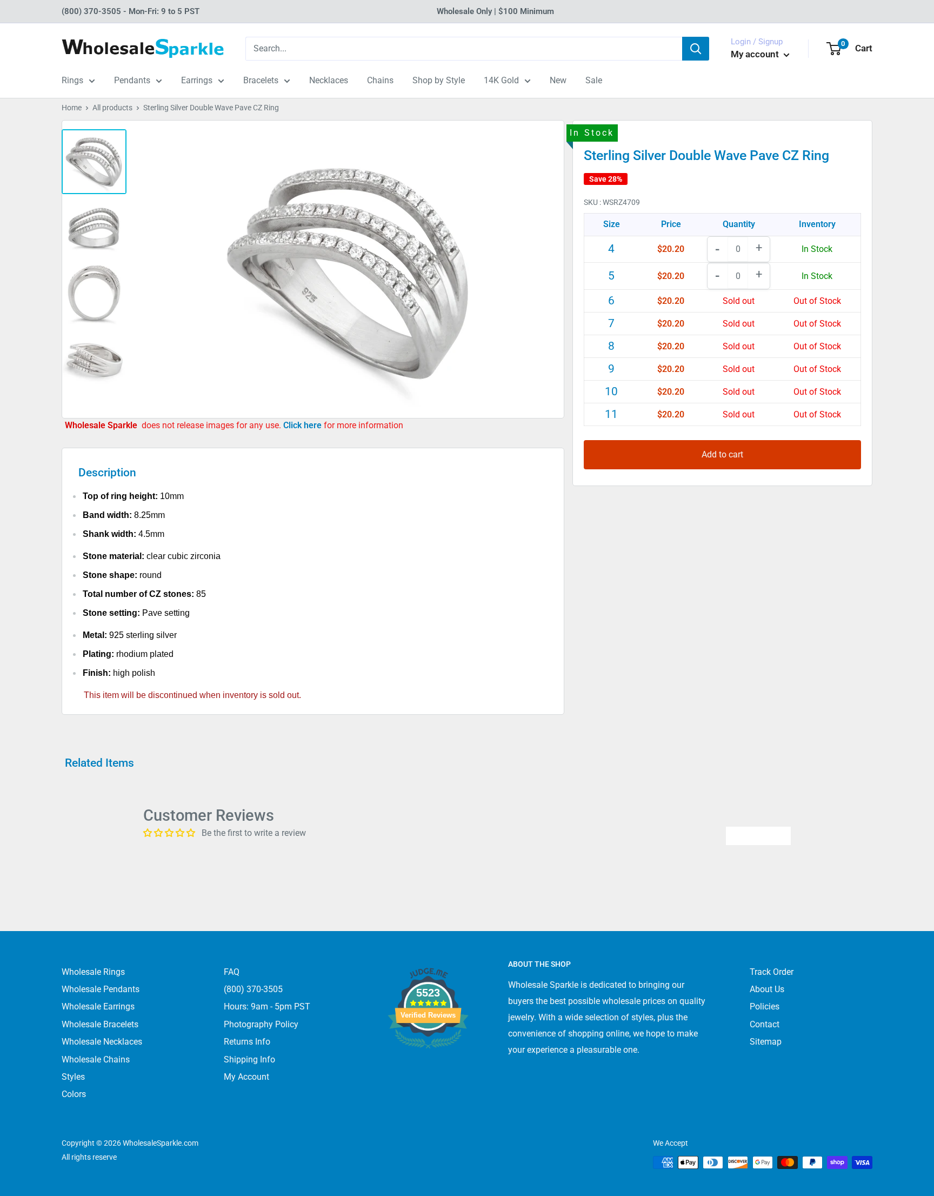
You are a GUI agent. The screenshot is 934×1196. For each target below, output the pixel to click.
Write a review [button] (758, 835)
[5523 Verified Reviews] (428, 1066)
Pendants (132, 80)
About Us (767, 989)
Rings (72, 80)
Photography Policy (261, 1024)
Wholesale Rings (93, 972)
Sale (593, 80)
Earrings (196, 80)
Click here (303, 425)
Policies (764, 1006)
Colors (74, 1094)
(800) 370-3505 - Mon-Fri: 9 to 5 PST (130, 11)
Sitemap (766, 1041)
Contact (764, 1024)
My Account (246, 1077)
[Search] (695, 49)
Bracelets (260, 80)
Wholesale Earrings (98, 1006)
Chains (380, 80)
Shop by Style (438, 80)
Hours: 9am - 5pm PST (267, 1006)
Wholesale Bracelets (100, 1024)
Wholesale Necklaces (102, 1041)
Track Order (771, 972)
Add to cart (722, 454)
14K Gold (501, 80)
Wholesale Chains (96, 1059)
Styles (73, 1077)
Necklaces (328, 80)
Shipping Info (249, 1059)
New (558, 80)
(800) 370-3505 (253, 989)
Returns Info (247, 1041)
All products (112, 107)
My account (756, 54)
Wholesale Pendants (100, 989)
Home (72, 107)
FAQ (231, 972)
